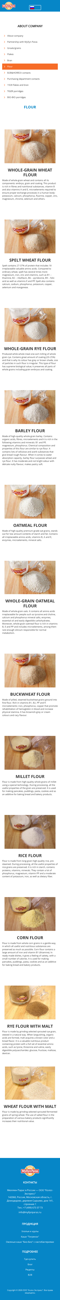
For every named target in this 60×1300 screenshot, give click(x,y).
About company (15, 35)
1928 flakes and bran (18, 84)
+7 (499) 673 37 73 (33, 1207)
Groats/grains (14, 48)
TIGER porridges (15, 91)
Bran (9, 60)
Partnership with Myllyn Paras (22, 41)
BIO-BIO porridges (16, 97)
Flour (10, 66)
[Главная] (8, 6)
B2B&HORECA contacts (19, 72)
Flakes (10, 54)
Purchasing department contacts (23, 78)
